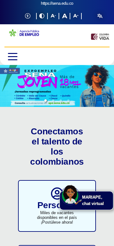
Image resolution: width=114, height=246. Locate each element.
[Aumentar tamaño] (75, 16)
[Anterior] (24, 86)
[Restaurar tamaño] (64, 16)
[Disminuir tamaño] (53, 16)
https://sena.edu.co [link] (57, 3)
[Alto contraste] (42, 16)
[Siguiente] (89, 86)
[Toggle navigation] (24, 56)
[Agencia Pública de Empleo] (23, 36)
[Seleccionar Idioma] (99, 16)
